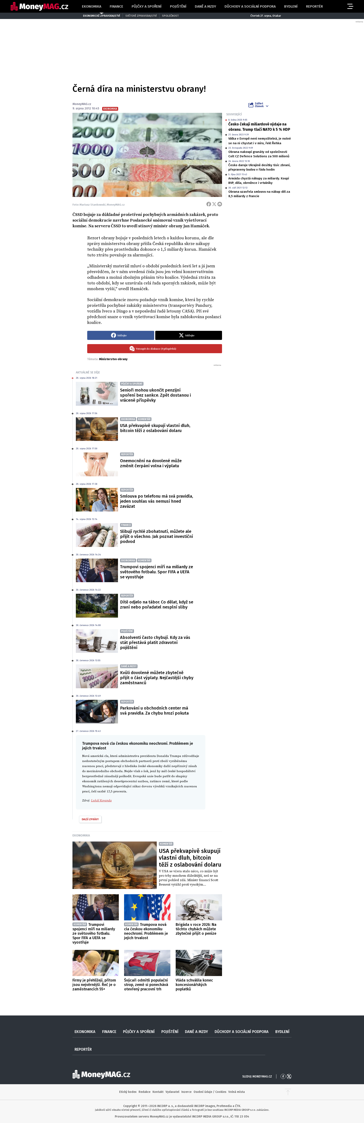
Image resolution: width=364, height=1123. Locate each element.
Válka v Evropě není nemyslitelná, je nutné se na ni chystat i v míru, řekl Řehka (259, 141)
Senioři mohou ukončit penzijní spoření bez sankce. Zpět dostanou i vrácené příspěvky (155, 395)
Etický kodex (127, 1092)
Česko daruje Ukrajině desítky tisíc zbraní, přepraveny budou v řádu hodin (259, 167)
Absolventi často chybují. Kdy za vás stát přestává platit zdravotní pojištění (155, 642)
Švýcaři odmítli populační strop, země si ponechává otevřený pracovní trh (146, 984)
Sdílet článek (259, 105)
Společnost (170, 15)
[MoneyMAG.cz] (39, 6)
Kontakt (158, 1092)
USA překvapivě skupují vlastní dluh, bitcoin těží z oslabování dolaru (155, 428)
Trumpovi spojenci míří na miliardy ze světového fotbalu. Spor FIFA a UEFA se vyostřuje (156, 571)
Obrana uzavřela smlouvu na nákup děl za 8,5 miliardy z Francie (259, 194)
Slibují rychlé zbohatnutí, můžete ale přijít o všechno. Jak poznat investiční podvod (156, 536)
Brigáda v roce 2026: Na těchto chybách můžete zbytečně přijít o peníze (196, 929)
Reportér (314, 6)
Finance (116, 6)
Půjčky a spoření (147, 6)
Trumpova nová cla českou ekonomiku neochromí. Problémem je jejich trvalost (146, 931)
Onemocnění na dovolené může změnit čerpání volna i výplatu (151, 463)
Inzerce (186, 1092)
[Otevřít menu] (349, 6)
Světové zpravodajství (141, 15)
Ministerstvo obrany (113, 359)
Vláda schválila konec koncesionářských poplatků (194, 984)
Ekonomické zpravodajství (101, 15)
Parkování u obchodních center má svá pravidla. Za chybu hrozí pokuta (154, 711)
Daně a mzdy (205, 6)
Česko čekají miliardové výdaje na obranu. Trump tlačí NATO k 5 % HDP (259, 127)
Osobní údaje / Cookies (210, 1092)
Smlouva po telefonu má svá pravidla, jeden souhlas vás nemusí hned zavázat (156, 501)
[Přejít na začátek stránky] (288, 1092)
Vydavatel (172, 1092)
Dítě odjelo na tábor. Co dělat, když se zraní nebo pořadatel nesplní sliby (156, 604)
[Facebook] (208, 204)
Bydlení (291, 6)
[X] (214, 204)
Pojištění (178, 6)
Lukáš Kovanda (101, 800)
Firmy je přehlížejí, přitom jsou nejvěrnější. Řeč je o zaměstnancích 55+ (94, 984)
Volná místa (236, 1092)
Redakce (144, 1092)
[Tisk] (219, 204)
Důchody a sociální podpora (250, 6)
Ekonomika (91, 6)
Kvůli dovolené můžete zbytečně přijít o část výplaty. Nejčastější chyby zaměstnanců (156, 677)
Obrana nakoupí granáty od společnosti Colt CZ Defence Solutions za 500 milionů (258, 154)
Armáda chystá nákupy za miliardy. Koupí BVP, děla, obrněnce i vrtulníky (258, 180)
